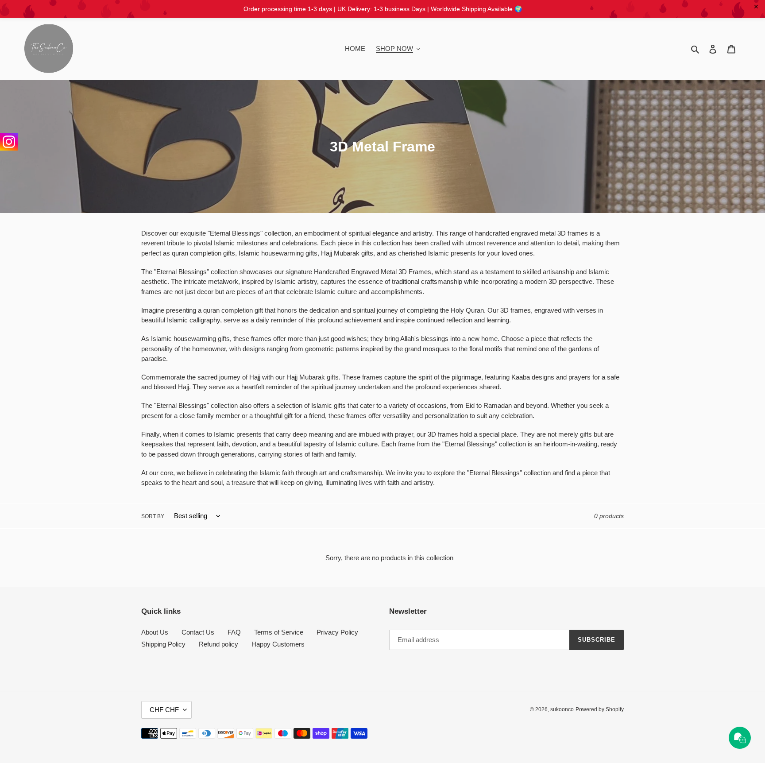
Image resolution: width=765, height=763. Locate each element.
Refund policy (218, 644)
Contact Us (198, 632)
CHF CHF (164, 709)
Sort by (152, 516)
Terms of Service (278, 632)
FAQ (234, 632)
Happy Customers (278, 644)
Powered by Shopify (600, 709)
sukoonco (562, 709)
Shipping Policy (163, 644)
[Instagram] (9, 142)
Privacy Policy (337, 632)
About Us (154, 632)
